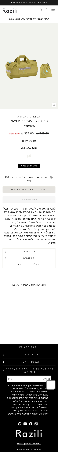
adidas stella (29, 117)
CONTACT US (30, 354)
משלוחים (29, 258)
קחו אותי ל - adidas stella (29, 189)
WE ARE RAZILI (30, 347)
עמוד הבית (43, 19)
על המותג (29, 251)
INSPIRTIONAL (29, 362)
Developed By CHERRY (29, 443)
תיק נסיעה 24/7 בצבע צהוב (22, 19)
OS (29, 156)
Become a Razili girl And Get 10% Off (29, 370)
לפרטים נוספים (15, 413)
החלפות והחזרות (29, 264)
